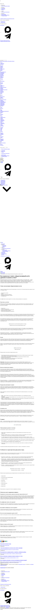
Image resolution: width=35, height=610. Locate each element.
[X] (3, 541)
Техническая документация (5, 153)
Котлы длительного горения (5, 571)
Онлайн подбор (2, 567)
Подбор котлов (3, 14)
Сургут (1, 124)
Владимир (1, 74)
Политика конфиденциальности (5, 40)
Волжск (1, 76)
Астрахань (1, 64)
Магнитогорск (2, 96)
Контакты (2, 254)
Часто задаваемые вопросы (5, 155)
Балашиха (1, 65)
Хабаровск (1, 136)
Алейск (1, 62)
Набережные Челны (3, 99)
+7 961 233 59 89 (2, 181)
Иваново (1, 82)
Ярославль (1, 145)
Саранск (1, 118)
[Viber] (4, 541)
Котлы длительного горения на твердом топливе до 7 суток (11, 556)
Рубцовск (1, 114)
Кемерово (1, 88)
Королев (1, 90)
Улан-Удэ (1, 132)
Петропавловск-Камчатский (4, 111)
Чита (1, 141)
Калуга (1, 86)
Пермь (1, 110)
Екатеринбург (2, 81)
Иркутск (1, 83)
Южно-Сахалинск (3, 142)
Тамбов (1, 128)
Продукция (3, 243)
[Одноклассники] (2, 541)
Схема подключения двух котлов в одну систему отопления (11, 547)
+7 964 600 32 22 (2, 21)
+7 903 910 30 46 (2, 183)
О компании (3, 8)
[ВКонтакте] (0, 541)
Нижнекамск (2, 101)
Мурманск (1, 98)
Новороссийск (2, 104)
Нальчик (1, 100)
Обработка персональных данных (5, 41)
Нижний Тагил (2, 102)
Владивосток (2, 72)
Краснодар (1, 91)
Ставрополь (2, 122)
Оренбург (1, 108)
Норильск (1, 105)
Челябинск (1, 139)
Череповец (1, 140)
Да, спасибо (2, 160)
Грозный (1, 79)
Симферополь (2, 120)
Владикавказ (2, 73)
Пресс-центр (3, 151)
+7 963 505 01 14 (2, 182)
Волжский (1, 77)
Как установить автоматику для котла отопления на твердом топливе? (13, 560)
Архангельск (2, 63)
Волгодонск (2, 75)
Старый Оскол (2, 123)
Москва (1, 61)
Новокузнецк (2, 103)
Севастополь (2, 119)
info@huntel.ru (2, 25)
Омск (1, 107)
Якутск (1, 144)
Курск (1, 93)
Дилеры (2, 9)
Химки (1, 137)
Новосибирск (10, 61)
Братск (1, 69)
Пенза (1, 109)
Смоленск (1, 121)
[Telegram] (7, 176)
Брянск (1, 70)
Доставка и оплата (4, 15)
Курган (1, 92)
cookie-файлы (7, 607)
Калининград (2, 85)
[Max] (7, 32)
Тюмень (1, 131)
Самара (1, 116)
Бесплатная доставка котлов (5, 543)
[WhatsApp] (5, 541)
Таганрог (1, 127)
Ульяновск (1, 133)
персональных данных (22, 564)
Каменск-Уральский (3, 87)
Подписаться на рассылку (4, 564)
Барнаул (13, 61)
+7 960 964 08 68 (2, 22)
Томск (1, 129)
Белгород (1, 67)
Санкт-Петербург (5, 61)
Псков (1, 112)
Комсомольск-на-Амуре (3, 89)
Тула (1, 130)
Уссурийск (1, 134)
